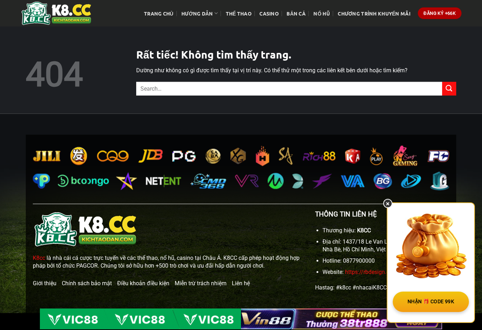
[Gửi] (449, 89)
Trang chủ (159, 13)
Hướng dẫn (197, 13)
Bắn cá (296, 13)
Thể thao (239, 13)
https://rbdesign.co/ (370, 272)
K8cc (39, 258)
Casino (269, 13)
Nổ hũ (321, 13)
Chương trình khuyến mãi (374, 13)
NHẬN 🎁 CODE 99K (431, 301)
